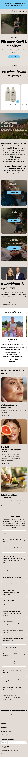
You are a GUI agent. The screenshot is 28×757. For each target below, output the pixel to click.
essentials (10, 107)
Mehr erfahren (5, 415)
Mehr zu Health (14, 192)
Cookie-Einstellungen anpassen (9, 750)
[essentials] (10, 93)
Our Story (14, 714)
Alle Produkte (14, 81)
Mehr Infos (14, 56)
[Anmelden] (25, 742)
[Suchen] (20, 11)
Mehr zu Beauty (14, 248)
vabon (7, 753)
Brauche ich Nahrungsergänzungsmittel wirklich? (11, 449)
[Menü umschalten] (1, 11)
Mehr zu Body (14, 220)
